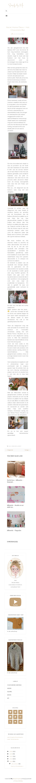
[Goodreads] (15, 717)
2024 (11, 756)
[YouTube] (15, 722)
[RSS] (10, 722)
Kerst (19, 446)
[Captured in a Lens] (10, 717)
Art (8, 698)
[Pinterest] (15, 712)
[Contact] (20, 722)
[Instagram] (20, 717)
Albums (9, 688)
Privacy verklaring (18, 780)
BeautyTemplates (17, 778)
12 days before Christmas (14, 685)
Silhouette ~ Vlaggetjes (14, 530)
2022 (11, 761)
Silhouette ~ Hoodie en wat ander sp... (15, 506)
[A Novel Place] (20, 712)
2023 (11, 759)
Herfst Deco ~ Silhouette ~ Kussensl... (15, 481)
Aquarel (9, 691)
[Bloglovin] (10, 712)
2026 (11, 751)
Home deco (14, 446)
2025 (11, 754)
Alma (14, 33)
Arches (9, 695)
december (14, 763)
